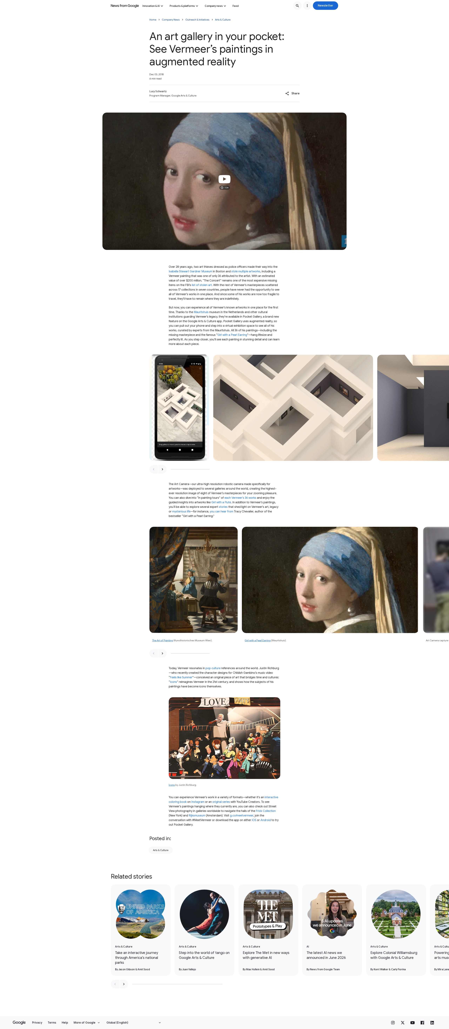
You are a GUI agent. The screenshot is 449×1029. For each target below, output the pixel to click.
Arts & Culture (222, 19)
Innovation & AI (151, 6)
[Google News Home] (125, 5)
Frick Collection (266, 811)
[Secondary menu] (307, 5)
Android (265, 820)
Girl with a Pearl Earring (232, 335)
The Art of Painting (162, 640)
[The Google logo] (19, 1023)
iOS (254, 820)
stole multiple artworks (245, 271)
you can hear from (221, 511)
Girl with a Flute (221, 502)
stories (223, 507)
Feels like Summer (181, 677)
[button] (325, 5)
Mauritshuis (201, 312)
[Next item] (162, 469)
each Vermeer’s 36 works (240, 498)
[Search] (297, 5)
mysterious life (181, 511)
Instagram (197, 802)
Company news (214, 6)
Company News (171, 19)
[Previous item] (153, 469)
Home (152, 19)
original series (221, 802)
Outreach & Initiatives (197, 19)
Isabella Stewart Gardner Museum (190, 271)
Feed (236, 6)
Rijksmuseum (197, 815)
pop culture (213, 668)
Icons (173, 682)
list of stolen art (202, 285)
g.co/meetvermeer (241, 815)
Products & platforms (182, 6)
